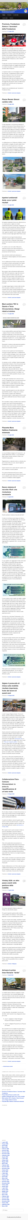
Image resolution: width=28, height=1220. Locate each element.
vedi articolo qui (18, 738)
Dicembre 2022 (5, 1199)
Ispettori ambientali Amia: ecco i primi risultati (9, 200)
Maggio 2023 (5, 1191)
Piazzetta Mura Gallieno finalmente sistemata (9, 430)
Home (3, 15)
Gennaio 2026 (5, 1150)
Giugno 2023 (5, 1189)
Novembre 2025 (5, 1153)
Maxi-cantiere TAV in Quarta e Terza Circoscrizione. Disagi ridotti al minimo (10, 307)
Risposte (14, 963)
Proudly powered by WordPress (14, 1217)
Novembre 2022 (5, 1201)
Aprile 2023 (4, 1193)
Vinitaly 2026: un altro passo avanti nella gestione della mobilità (10, 884)
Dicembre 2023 (5, 1181)
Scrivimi (11, 18)
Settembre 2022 (5, 1204)
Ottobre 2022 (5, 1202)
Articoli (9, 93)
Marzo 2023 (5, 1194)
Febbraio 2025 (5, 1165)
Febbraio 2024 (5, 1180)
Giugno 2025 (5, 1160)
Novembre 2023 (5, 1183)
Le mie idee (15, 15)
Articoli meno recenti (7, 1066)
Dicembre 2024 (5, 1166)
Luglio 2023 (5, 1188)
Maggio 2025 (5, 1162)
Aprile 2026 (4, 1145)
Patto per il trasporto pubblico (10, 742)
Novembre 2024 (5, 1168)
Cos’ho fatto (5, 18)
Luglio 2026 (5, 1142)
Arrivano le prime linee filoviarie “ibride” (11, 971)
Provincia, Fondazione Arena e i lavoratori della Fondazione (11, 26)
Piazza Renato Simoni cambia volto (10, 100)
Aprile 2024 (4, 1176)
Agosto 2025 (5, 1157)
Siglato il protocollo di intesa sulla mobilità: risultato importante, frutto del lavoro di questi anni (11, 688)
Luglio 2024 (5, 1173)
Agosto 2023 (5, 1186)
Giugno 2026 (5, 1144)
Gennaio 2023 (5, 1198)
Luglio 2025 (5, 1158)
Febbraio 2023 (5, 1196)
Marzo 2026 (5, 1147)
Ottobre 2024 (5, 1170)
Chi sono (9, 15)
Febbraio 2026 (5, 1148)
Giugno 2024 (5, 1175)
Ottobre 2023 (5, 1184)
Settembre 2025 (5, 1155)
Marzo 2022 (5, 1206)
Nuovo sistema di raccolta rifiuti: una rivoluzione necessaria (9, 491)
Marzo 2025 (5, 1163)
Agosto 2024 (5, 1171)
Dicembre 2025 (5, 1152)
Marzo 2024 (5, 1178)
